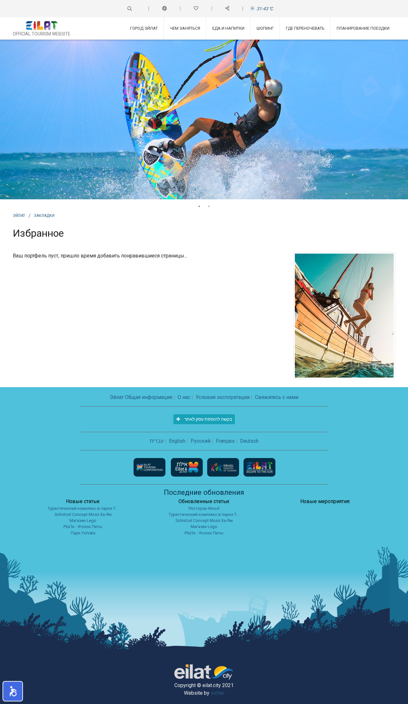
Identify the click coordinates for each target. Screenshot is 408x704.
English (177, 441)
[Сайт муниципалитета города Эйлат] (187, 467)
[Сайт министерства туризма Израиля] (224, 467)
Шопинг (265, 28)
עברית (157, 441)
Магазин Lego (82, 520)
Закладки (44, 215)
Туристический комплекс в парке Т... (82, 508)
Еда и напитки (228, 28)
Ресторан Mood (204, 508)
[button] (12, 691)
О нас (184, 397)
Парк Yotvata (83, 533)
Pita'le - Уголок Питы (82, 526)
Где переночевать (305, 28)
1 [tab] (199, 206)
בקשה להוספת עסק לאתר (207, 419)
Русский (200, 441)
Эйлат (19, 215)
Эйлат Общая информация (141, 397)
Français (225, 441)
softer (217, 693)
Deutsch (249, 441)
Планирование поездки (363, 28)
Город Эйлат (144, 28)
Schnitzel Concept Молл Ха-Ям (83, 514)
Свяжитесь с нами (276, 397)
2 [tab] (209, 206)
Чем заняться (185, 28)
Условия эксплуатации (223, 397)
